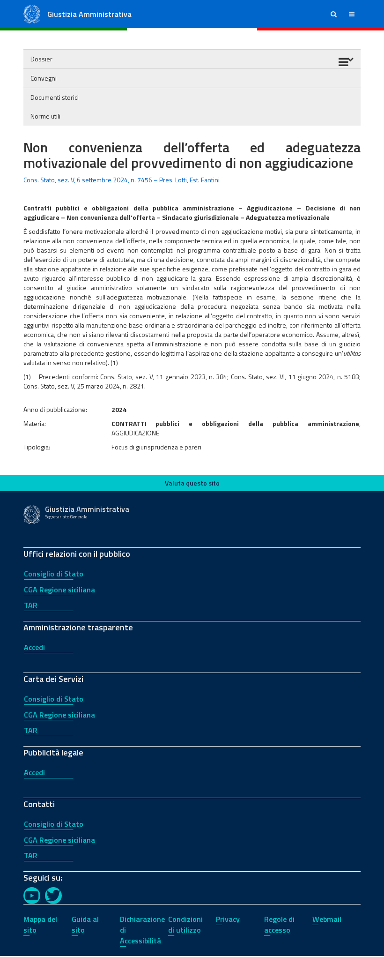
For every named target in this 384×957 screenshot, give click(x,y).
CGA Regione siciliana (59, 589)
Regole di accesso (279, 924)
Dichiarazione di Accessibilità (142, 929)
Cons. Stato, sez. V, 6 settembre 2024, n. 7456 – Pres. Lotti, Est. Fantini (121, 180)
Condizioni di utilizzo (185, 924)
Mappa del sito (40, 924)
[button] (334, 14)
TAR (30, 605)
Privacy (228, 919)
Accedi (34, 647)
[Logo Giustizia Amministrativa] (31, 13)
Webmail (326, 919)
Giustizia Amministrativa (89, 14)
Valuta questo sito (192, 483)
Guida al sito (85, 924)
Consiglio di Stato (53, 573)
